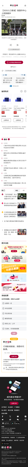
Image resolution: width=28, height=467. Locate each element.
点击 (21, 360)
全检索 (3, 440)
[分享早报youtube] (18, 416)
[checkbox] (4, 368)
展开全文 (13, 67)
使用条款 (22, 363)
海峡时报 (16, 440)
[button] (22, 367)
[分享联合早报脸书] (2, 416)
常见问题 (10, 410)
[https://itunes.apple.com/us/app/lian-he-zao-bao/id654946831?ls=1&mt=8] (6, 423)
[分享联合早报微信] (18, 420)
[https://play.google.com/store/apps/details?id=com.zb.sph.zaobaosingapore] (15, 423)
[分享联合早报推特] (10, 416)
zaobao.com (13, 455)
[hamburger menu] (3, 5)
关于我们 (4, 407)
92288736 (18, 433)
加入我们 (4, 410)
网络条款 (12, 437)
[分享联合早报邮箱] (25, 420)
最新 (5, 139)
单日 (16, 190)
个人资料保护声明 (7, 365)
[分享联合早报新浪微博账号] (10, 420)
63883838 (9, 430)
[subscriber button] (25, 5)
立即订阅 (14, 403)
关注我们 (10, 407)
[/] (14, 5)
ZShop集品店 (9, 440)
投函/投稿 (4, 413)
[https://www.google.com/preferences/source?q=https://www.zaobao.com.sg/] (5, 443)
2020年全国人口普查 (10, 70)
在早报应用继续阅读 (15, 62)
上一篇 (5, 75)
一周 (23, 190)
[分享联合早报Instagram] (25, 416)
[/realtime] (9, 139)
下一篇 (23, 75)
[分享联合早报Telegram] (2, 420)
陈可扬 (3, 15)
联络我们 (16, 410)
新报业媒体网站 (5, 437)
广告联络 (16, 407)
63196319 (12, 428)
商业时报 (22, 440)
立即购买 (6, 120)
